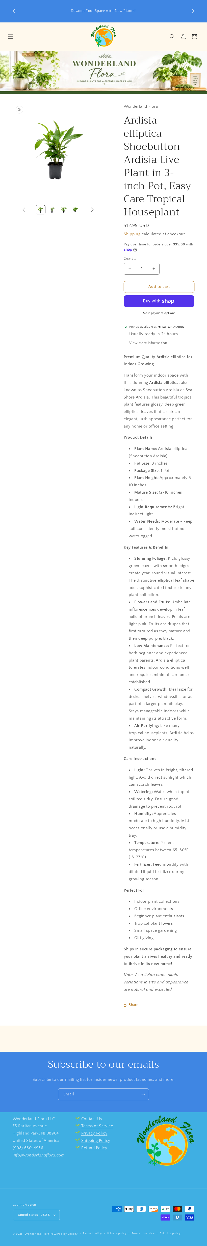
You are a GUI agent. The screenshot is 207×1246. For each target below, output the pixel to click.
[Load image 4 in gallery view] (75, 209)
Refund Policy (94, 1148)
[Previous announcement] (13, 11)
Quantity (130, 258)
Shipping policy (170, 1233)
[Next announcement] (193, 11)
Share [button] (133, 1005)
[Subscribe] (143, 1094)
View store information (148, 343)
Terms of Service (97, 1126)
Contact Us (91, 1119)
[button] (10, 36)
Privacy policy (117, 1233)
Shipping (132, 234)
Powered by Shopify (64, 1233)
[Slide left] (24, 210)
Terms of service (143, 1233)
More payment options (159, 313)
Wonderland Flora (37, 1233)
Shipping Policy (95, 1140)
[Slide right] (92, 210)
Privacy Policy (94, 1133)
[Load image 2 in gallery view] (52, 209)
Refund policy (92, 1233)
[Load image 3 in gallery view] (63, 209)
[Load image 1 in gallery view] (40, 209)
